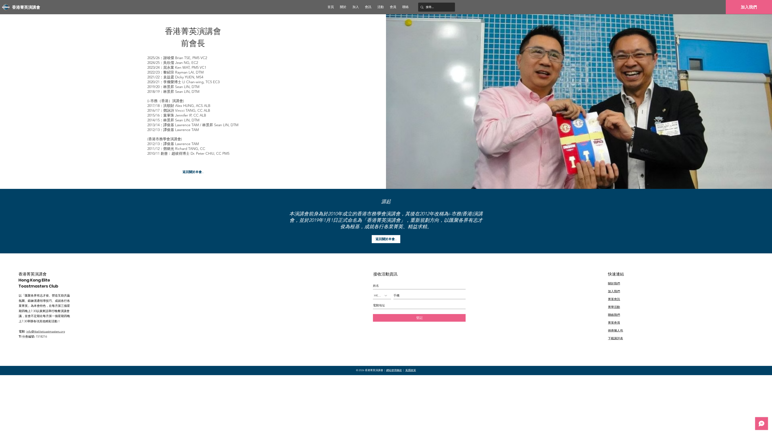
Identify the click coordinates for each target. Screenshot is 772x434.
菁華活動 (614, 307)
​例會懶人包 (615, 330)
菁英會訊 (614, 299)
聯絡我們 (614, 315)
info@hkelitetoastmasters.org (45, 331)
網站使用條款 (394, 370)
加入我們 (614, 291)
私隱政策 (410, 370)
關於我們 (614, 283)
